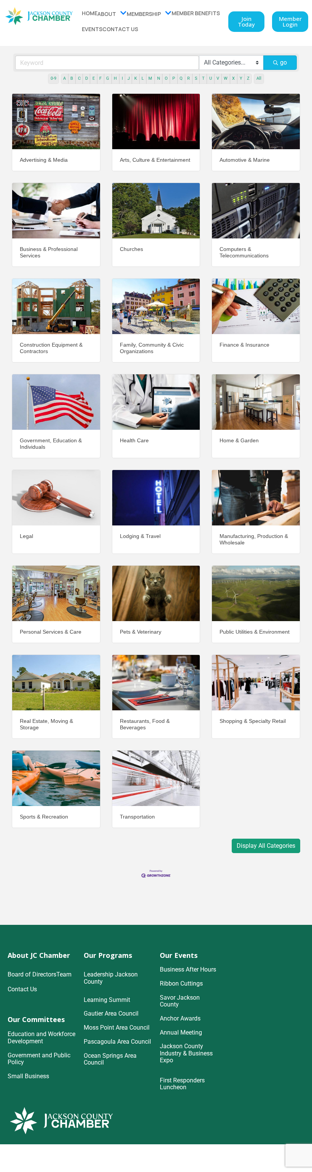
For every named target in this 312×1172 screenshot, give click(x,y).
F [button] (100, 78)
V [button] (217, 78)
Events (92, 29)
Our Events (178, 955)
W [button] (226, 78)
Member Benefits (196, 13)
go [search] (283, 62)
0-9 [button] (53, 78)
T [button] (203, 78)
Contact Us (120, 29)
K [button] (135, 78)
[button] (266, 846)
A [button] (64, 78)
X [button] (233, 78)
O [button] (166, 78)
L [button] (143, 78)
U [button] (210, 78)
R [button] (188, 78)
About (106, 13)
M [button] (150, 78)
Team (64, 974)
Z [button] (248, 78)
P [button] (173, 78)
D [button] (86, 78)
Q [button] (181, 78)
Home (89, 13)
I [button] (122, 78)
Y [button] (241, 78)
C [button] (79, 78)
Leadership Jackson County (111, 978)
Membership (144, 13)
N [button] (158, 78)
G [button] (107, 78)
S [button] (196, 78)
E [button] (93, 78)
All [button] (258, 78)
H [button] (115, 78)
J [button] (128, 78)
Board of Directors (32, 974)
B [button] (71, 78)
